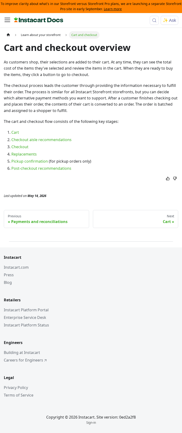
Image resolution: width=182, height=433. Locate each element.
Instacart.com (16, 267)
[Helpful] (167, 178)
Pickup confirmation (29, 161)
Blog (8, 282)
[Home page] (8, 35)
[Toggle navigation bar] (7, 20)
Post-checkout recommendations (41, 168)
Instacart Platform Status (26, 325)
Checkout (19, 146)
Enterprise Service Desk (25, 317)
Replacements (24, 154)
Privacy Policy (16, 387)
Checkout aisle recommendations (41, 139)
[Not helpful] (175, 178)
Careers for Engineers (23, 360)
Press (9, 274)
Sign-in (91, 422)
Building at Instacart (22, 352)
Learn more (113, 9)
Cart (15, 132)
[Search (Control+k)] (154, 20)
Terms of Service (18, 395)
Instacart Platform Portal (26, 309)
